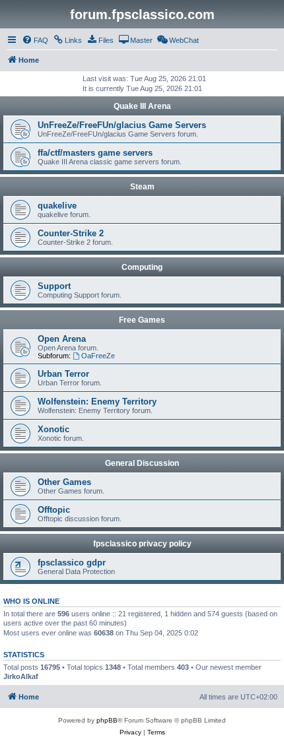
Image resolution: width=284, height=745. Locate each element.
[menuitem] (35, 40)
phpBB (107, 720)
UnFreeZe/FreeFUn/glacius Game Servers (122, 125)
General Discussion (142, 463)
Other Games (64, 482)
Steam (142, 186)
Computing (142, 267)
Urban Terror (63, 374)
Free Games (142, 320)
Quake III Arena (142, 106)
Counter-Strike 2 (71, 233)
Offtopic (54, 510)
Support (54, 286)
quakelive (57, 206)
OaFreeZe (98, 356)
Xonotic (53, 429)
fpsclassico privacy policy (142, 543)
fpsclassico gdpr (72, 562)
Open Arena (62, 339)
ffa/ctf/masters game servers (95, 153)
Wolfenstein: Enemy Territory (97, 401)
